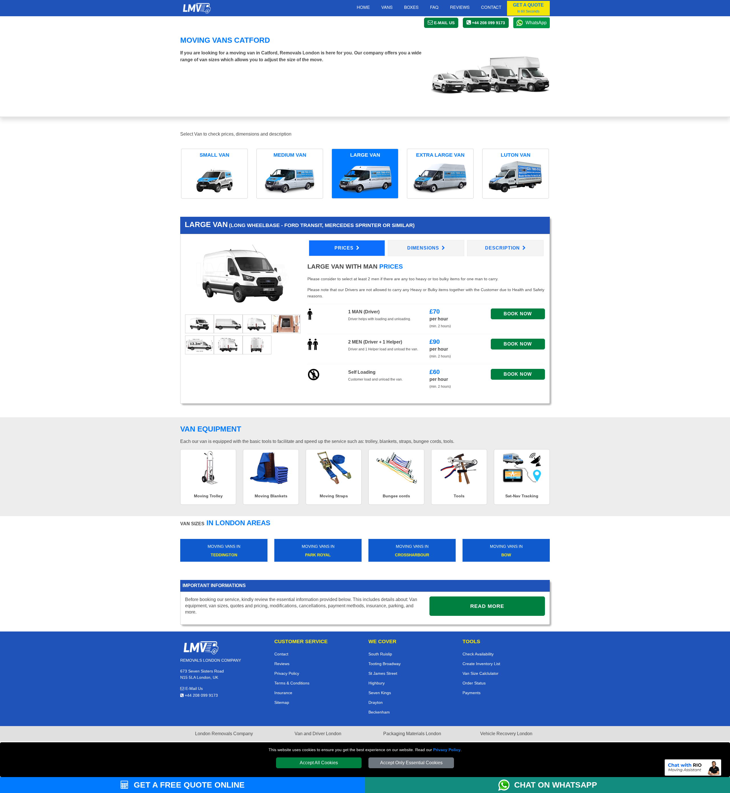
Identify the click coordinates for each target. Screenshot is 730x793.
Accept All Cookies (319, 762)
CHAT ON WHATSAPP (555, 784)
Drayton (375, 702)
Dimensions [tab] (424, 248)
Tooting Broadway (384, 663)
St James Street (382, 673)
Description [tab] (503, 248)
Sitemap (281, 702)
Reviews (460, 7)
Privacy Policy (447, 749)
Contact (491, 7)
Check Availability (478, 654)
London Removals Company (224, 733)
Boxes (411, 7)
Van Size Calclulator (480, 673)
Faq (434, 7)
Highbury (376, 683)
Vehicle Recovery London (506, 733)
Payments (471, 692)
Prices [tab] (344, 248)
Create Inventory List (481, 663)
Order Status (474, 683)
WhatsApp (536, 22)
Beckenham (379, 712)
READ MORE (487, 606)
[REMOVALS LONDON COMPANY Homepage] (196, 8)
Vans (387, 7)
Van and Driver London (318, 733)
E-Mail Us (193, 688)
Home (363, 7)
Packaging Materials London (412, 733)
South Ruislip (380, 654)
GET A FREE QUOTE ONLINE (188, 784)
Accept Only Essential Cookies (411, 762)
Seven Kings (379, 692)
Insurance (283, 692)
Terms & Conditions (291, 683)
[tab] (199, 323)
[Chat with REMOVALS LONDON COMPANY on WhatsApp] (506, 785)
